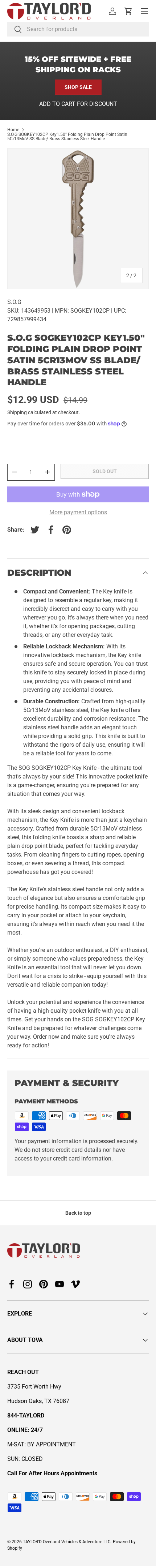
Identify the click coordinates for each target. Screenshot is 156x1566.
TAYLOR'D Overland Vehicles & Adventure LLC (67, 1541)
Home (13, 130)
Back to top (78, 1213)
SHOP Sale (78, 87)
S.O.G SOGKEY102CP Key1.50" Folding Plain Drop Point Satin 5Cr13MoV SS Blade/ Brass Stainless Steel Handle (67, 136)
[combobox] (78, 29)
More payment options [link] (78, 512)
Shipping (17, 412)
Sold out (105, 471)
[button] (128, 11)
